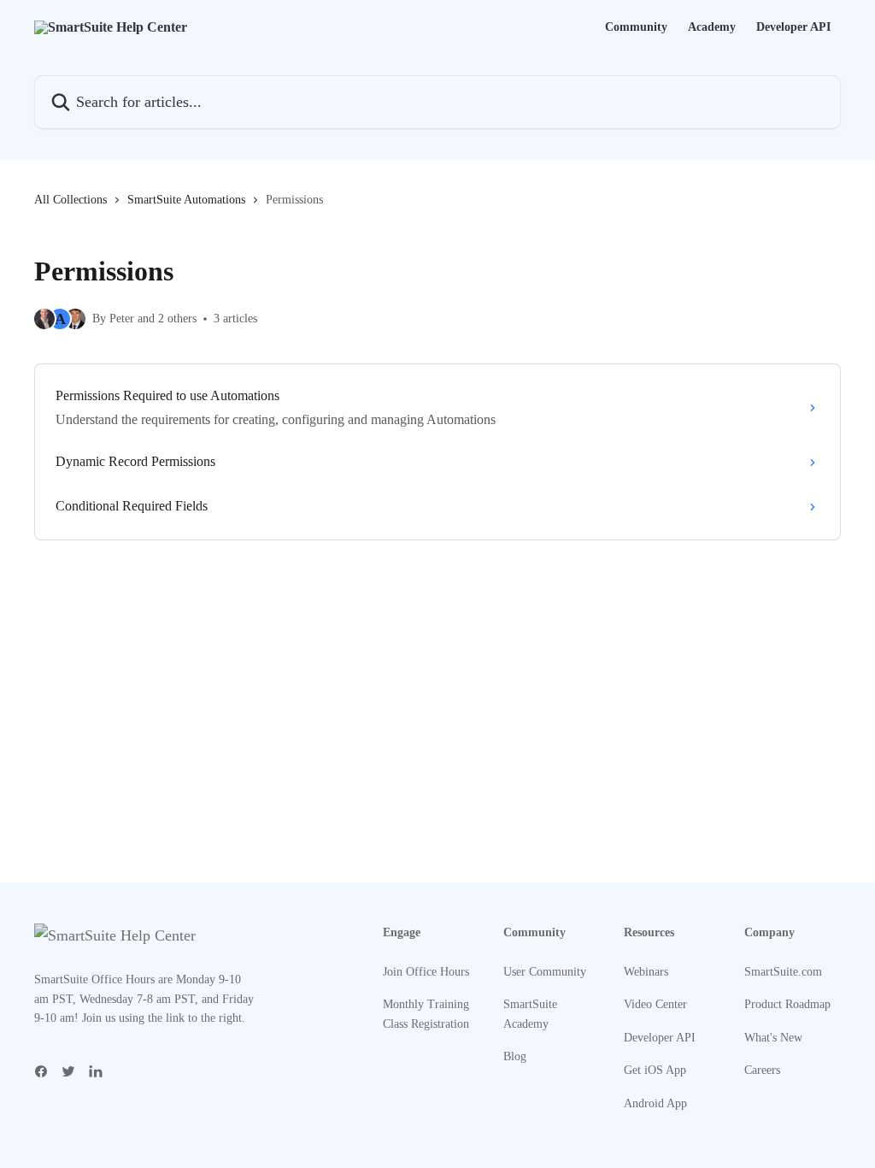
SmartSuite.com (783, 971)
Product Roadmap (787, 1004)
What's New (773, 1037)
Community (636, 27)
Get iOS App (655, 1070)
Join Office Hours (426, 971)
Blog (514, 1056)
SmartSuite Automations (186, 199)
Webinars (646, 971)
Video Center (655, 1004)
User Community (544, 971)
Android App (655, 1103)
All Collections (70, 199)
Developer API (793, 27)
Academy (712, 27)
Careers (762, 1070)
